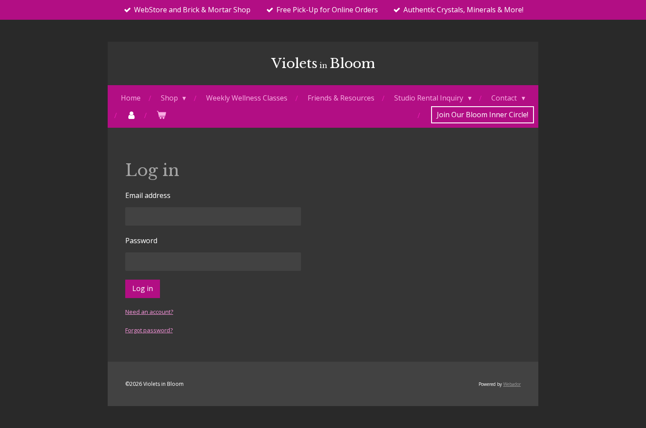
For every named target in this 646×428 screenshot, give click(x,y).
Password (141, 240)
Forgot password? (149, 330)
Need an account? (149, 312)
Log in (142, 288)
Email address (148, 195)
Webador (512, 384)
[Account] (131, 114)
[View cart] (161, 114)
